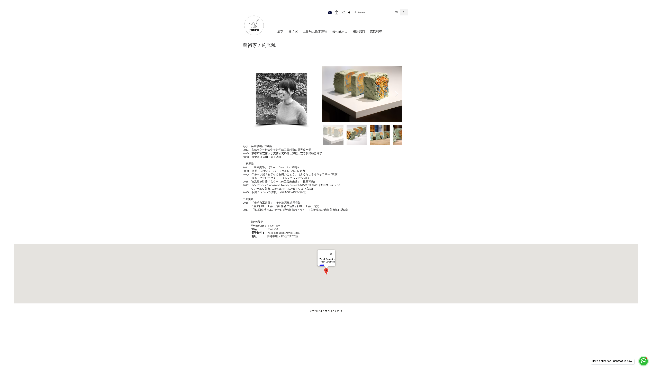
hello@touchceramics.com (284, 232)
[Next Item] (396, 94)
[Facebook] (349, 12)
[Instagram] (343, 12)
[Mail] (330, 12)
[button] (336, 12)
